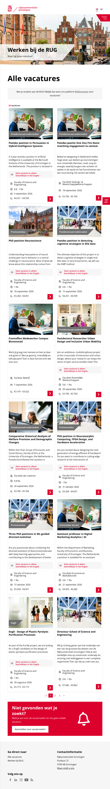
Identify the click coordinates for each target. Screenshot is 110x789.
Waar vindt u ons (65, 768)
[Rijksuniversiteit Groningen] (22, 9)
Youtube (26, 780)
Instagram (21, 780)
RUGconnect (81, 91)
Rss (31, 780)
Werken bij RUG (15, 760)
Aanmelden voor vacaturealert (30, 729)
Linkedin (15, 780)
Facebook (10, 780)
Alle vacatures (15, 756)
